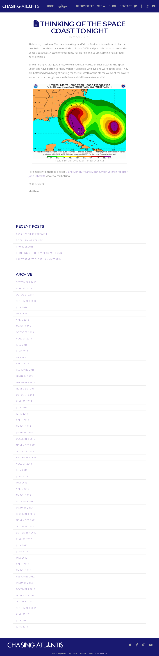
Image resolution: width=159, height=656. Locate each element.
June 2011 (22, 626)
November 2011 (26, 595)
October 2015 (25, 332)
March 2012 (23, 570)
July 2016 (22, 307)
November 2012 (26, 520)
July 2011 (22, 620)
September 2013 (26, 457)
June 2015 (22, 351)
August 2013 (24, 463)
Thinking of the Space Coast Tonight (41, 252)
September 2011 (26, 607)
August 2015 (24, 338)
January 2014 (24, 432)
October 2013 (25, 451)
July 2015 (22, 344)
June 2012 (22, 551)
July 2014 (22, 407)
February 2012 (25, 576)
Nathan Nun (102, 653)
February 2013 (25, 501)
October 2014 (25, 394)
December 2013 (25, 438)
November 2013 (26, 445)
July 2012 (22, 545)
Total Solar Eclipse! (29, 240)
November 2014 (26, 388)
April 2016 (22, 319)
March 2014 (23, 426)
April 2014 (22, 419)
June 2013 (22, 476)
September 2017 (26, 282)
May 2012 (21, 557)
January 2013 (24, 507)
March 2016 (23, 325)
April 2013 (22, 488)
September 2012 (26, 532)
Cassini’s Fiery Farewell (32, 234)
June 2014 (22, 413)
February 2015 (25, 369)
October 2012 (25, 526)
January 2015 (24, 376)
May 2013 (21, 482)
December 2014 (25, 382)
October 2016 (25, 294)
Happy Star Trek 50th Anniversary (38, 259)
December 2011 (25, 589)
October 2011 (25, 601)
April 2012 (22, 563)
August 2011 (24, 614)
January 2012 (24, 582)
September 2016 (26, 300)
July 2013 (22, 470)
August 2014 (24, 401)
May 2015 (21, 357)
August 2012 (24, 539)
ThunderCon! (25, 246)
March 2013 (23, 495)
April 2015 (22, 363)
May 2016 (21, 313)
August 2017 (24, 288)
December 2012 (25, 513)
